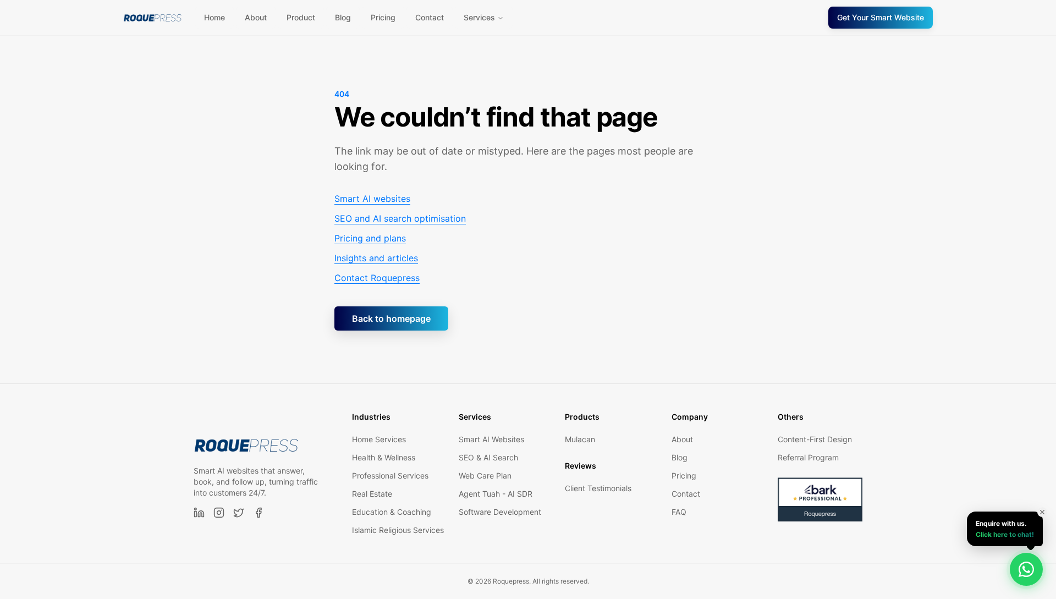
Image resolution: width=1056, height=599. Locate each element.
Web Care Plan (485, 475)
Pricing (383, 17)
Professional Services (390, 475)
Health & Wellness (383, 457)
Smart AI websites (372, 198)
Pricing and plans (370, 238)
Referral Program (808, 457)
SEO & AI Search (488, 457)
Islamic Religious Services (398, 530)
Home (214, 17)
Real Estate (372, 493)
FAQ (679, 511)
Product (301, 17)
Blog (343, 17)
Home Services (379, 439)
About (256, 17)
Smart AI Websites (491, 439)
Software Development (500, 511)
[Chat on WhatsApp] (1026, 569)
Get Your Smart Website (880, 17)
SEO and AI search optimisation (400, 218)
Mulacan (580, 439)
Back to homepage (391, 318)
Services (479, 17)
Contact (429, 17)
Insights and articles (376, 257)
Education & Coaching (391, 511)
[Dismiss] (1042, 512)
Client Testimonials (598, 488)
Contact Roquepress (377, 277)
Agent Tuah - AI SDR (495, 493)
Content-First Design (815, 439)
